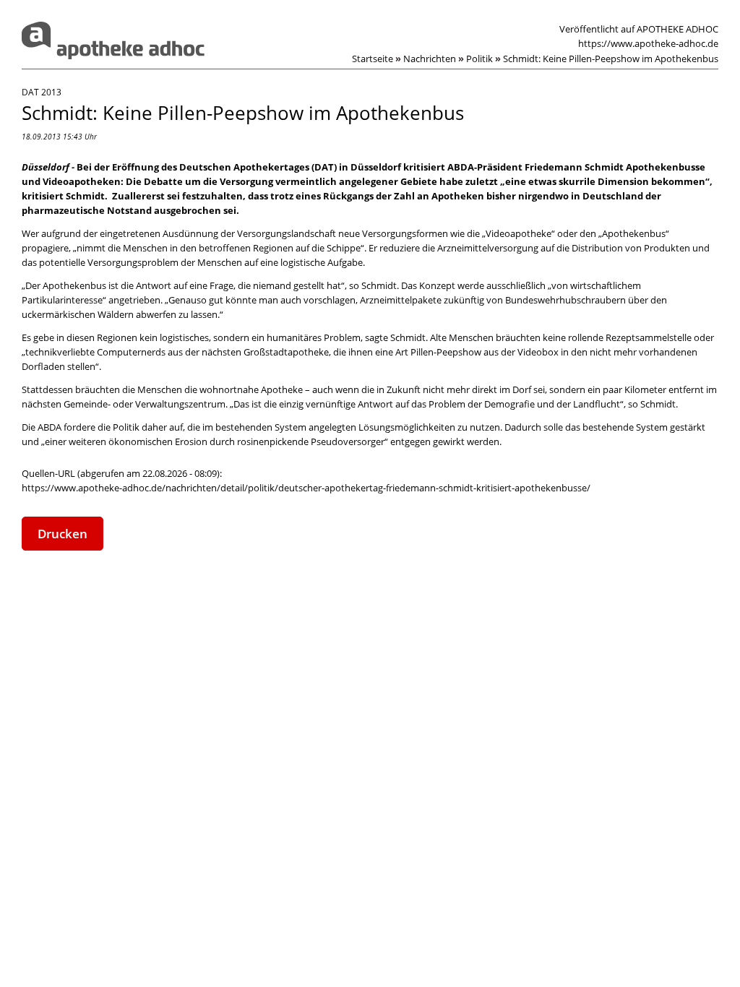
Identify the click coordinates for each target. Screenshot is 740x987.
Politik (483, 58)
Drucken (62, 533)
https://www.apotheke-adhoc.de (648, 43)
